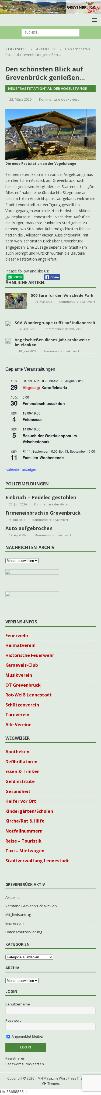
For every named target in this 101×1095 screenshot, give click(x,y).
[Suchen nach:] (50, 32)
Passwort (13, 1020)
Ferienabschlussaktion (44, 403)
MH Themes (50, 1083)
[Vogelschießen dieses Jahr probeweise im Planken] (8, 340)
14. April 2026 (18, 535)
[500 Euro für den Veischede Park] (16, 301)
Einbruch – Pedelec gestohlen (40, 497)
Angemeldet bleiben (27, 1036)
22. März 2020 (20, 99)
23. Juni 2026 (18, 504)
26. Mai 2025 (43, 302)
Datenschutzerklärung (23, 931)
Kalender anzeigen (21, 469)
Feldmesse (33, 419)
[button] (94, 20)
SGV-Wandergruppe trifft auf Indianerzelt (55, 322)
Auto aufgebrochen (29, 528)
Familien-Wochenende (43, 457)
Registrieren (15, 1058)
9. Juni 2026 (17, 520)
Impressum (14, 923)
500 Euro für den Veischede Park (62, 295)
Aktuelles (12, 897)
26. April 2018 (28, 329)
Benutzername (17, 1004)
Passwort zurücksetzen (24, 1063)
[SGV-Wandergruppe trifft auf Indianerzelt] (8, 323)
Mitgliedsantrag (18, 914)
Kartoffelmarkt (54, 387)
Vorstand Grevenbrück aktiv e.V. (31, 905)
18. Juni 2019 (27, 351)
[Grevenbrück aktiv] (50, 11)
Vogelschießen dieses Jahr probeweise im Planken (52, 342)
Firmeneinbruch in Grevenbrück (43, 512)
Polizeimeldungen (27, 484)
